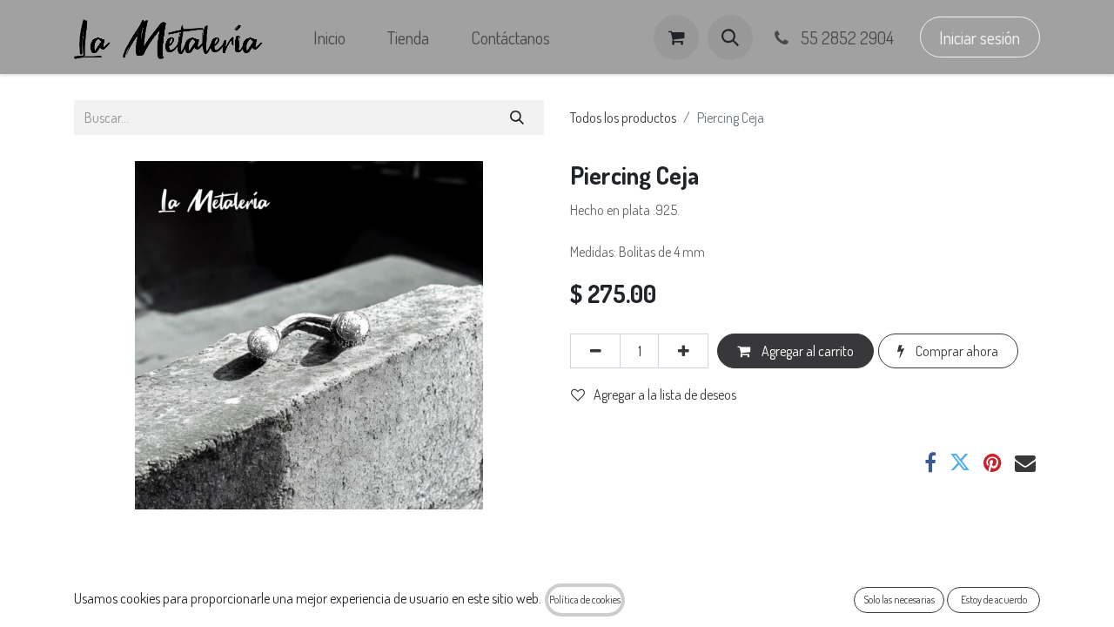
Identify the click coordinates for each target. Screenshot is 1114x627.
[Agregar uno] (683, 351)
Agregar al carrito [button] (806, 351)
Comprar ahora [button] (955, 351)
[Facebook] (930, 462)
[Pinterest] (992, 462)
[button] (730, 37)
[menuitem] (329, 37)
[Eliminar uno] (595, 351)
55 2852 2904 (845, 37)
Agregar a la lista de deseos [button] (665, 394)
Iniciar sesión (979, 37)
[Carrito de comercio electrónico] (676, 37)
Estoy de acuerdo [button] (994, 599)
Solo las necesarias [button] (899, 599)
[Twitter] (960, 462)
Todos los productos (623, 117)
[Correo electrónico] (1025, 462)
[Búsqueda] (517, 117)
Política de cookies (585, 599)
